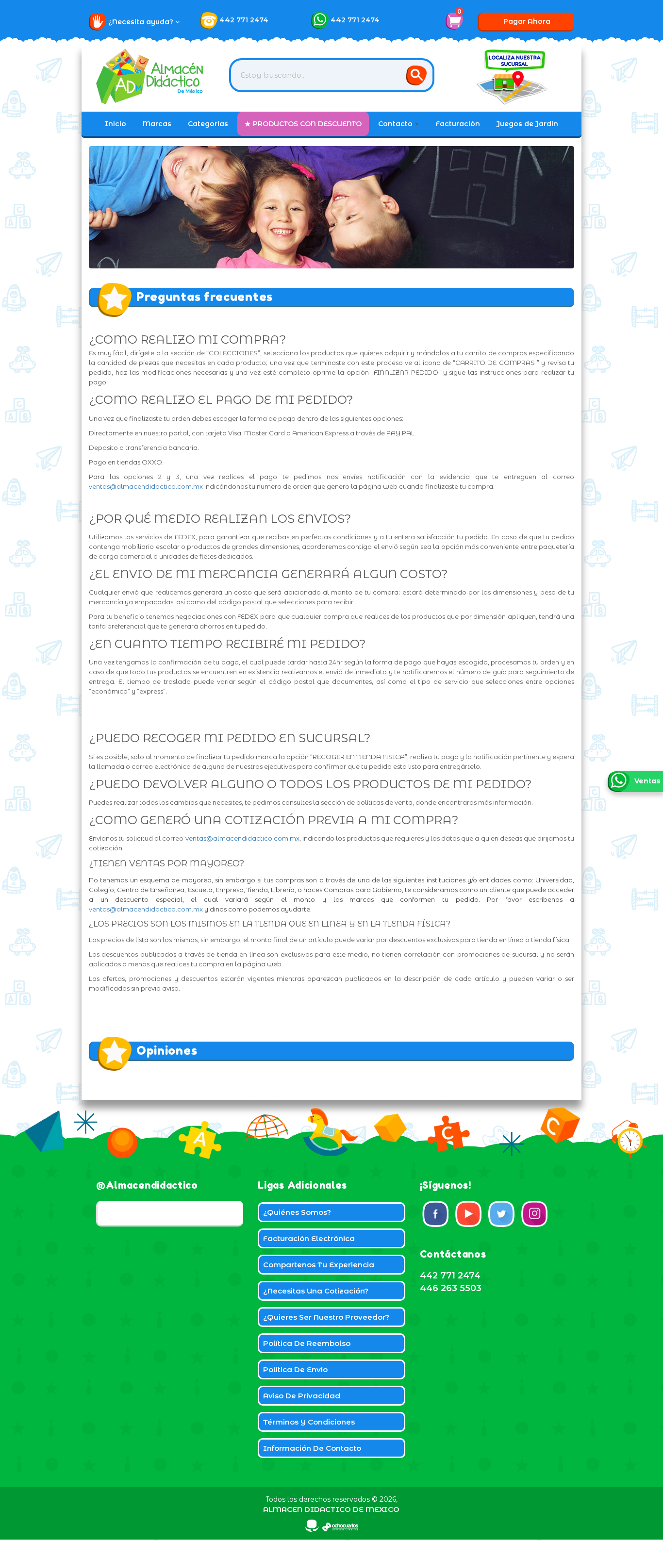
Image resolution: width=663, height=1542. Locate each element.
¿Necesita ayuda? (141, 21)
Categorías (208, 123)
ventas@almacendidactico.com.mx (146, 486)
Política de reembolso (306, 1343)
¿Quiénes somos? (297, 1212)
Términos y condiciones (309, 1421)
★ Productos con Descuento (303, 123)
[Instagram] (534, 1214)
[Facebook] (435, 1214)
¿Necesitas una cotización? (315, 1290)
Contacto (396, 123)
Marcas (157, 123)
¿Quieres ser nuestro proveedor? (326, 1317)
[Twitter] (501, 1214)
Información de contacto (312, 1448)
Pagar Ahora (526, 21)
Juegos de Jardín (527, 123)
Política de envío (295, 1369)
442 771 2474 (243, 20)
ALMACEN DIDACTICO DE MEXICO (331, 1509)
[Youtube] (468, 1214)
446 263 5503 (450, 1288)
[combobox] (331, 75)
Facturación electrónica (309, 1238)
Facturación (458, 123)
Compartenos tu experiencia (318, 1264)
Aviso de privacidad (301, 1395)
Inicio (115, 123)
